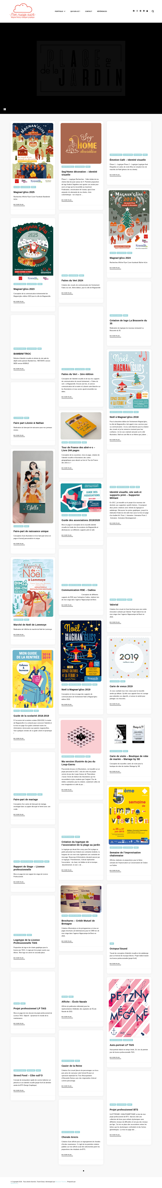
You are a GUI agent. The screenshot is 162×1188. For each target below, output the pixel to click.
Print (33, 187)
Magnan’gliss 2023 (24, 289)
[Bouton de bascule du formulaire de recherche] (153, 11)
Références (102, 11)
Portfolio (59, 11)
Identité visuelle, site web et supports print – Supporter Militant (125, 495)
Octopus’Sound (118, 948)
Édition (16, 187)
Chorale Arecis (70, 1137)
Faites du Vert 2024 (72, 280)
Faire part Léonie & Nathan (29, 423)
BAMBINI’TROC (22, 353)
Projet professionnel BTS (124, 1109)
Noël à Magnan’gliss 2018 (124, 417)
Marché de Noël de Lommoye (30, 624)
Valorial (114, 604)
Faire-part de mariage (26, 799)
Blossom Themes (61, 1181)
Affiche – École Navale (74, 1001)
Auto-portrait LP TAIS (122, 1045)
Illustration (25, 187)
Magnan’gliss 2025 (24, 192)
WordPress (14, 1183)
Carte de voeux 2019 (121, 686)
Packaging (137, 154)
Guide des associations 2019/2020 (81, 520)
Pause (4, 109)
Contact (88, 11)
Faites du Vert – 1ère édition (77, 374)
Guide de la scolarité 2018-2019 (31, 715)
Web (39, 348)
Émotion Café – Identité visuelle (128, 160)
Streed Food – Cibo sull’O (28, 1075)
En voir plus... (19, 204)
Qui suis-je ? (75, 11)
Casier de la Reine (72, 1066)
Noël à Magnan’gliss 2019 (76, 689)
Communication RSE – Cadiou (79, 590)
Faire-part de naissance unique (31, 531)
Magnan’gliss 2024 (120, 258)
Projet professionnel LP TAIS (30, 1008)
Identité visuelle (67, 166)
